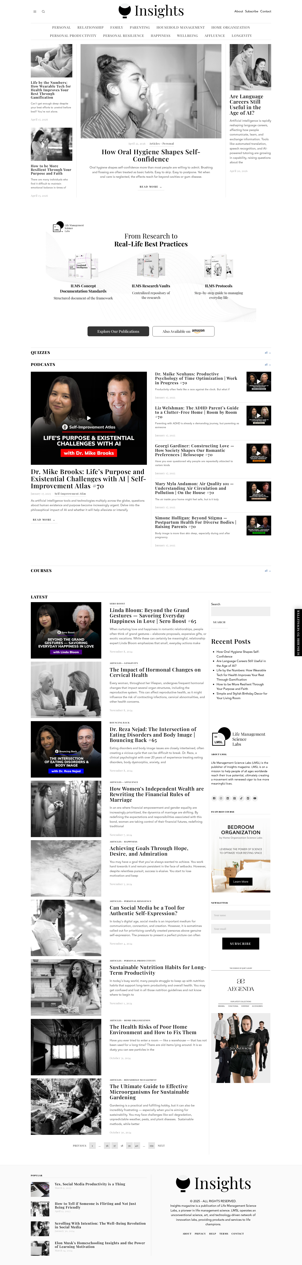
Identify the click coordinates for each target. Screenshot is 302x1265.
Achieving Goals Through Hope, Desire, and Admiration (149, 851)
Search (215, 604)
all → (268, 353)
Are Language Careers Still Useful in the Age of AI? (246, 104)
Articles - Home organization (130, 1020)
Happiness (161, 35)
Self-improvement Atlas (70, 493)
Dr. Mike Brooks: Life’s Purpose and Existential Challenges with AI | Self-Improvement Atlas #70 (88, 478)
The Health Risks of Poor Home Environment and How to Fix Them (153, 1029)
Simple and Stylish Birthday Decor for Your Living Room (242, 696)
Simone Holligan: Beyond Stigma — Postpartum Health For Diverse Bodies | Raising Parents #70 (195, 522)
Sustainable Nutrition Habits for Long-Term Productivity (158, 970)
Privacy (200, 1233)
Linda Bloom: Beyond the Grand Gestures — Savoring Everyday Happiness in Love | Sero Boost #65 (153, 615)
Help (212, 1233)
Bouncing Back (120, 722)
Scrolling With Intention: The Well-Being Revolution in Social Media (100, 1225)
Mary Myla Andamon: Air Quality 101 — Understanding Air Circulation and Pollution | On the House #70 (194, 488)
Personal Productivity (73, 35)
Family (116, 27)
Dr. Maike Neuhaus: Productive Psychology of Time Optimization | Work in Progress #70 (196, 378)
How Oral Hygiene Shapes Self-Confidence (151, 155)
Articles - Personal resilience (130, 901)
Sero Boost (117, 603)
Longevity (242, 35)
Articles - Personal (161, 143)
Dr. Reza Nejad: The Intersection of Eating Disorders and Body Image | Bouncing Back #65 (153, 734)
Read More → (151, 186)
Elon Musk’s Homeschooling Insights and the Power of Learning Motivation (100, 1244)
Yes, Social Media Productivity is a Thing (90, 1184)
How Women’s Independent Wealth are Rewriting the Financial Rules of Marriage (157, 794)
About (238, 11)
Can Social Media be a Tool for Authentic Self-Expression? (147, 910)
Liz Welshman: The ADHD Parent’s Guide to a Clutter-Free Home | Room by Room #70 (197, 412)
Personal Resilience (123, 35)
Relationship (90, 27)
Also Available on (176, 331)
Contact (265, 11)
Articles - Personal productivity (133, 960)
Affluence (215, 35)
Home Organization (230, 27)
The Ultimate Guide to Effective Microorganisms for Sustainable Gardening (149, 1091)
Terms (223, 1233)
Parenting (140, 27)
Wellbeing (187, 35)
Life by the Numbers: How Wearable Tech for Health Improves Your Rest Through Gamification (51, 90)
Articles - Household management (133, 1079)
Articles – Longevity (124, 663)
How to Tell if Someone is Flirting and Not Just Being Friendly (95, 1205)
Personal (61, 27)
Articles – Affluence (124, 782)
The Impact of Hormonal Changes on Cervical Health (155, 672)
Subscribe (251, 11)
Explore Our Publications (118, 331)
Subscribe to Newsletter (298, 632)
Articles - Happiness (123, 841)
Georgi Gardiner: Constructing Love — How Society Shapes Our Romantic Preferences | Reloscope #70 (194, 450)
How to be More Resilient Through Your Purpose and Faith (51, 169)
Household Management (181, 27)
